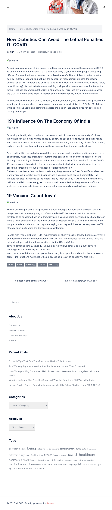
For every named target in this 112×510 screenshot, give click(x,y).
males (66, 460)
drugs (22, 455)
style (99, 465)
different (13, 455)
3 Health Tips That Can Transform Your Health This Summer (40, 361)
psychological (69, 464)
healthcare (87, 455)
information (57, 460)
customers (92, 449)
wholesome (32, 468)
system (13, 468)
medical (91, 460)
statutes (93, 465)
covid (20, 265)
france (55, 455)
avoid (10, 265)
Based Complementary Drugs (32, 280)
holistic (34, 460)
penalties (53, 265)
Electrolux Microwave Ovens (80, 280)
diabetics (30, 265)
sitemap (13, 340)
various (21, 468)
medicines (37, 465)
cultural (85, 449)
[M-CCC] (56, 6)
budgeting (41, 449)
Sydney (50, 503)
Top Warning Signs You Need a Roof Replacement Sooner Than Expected (47, 366)
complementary (67, 449)
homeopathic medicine (50, 52)
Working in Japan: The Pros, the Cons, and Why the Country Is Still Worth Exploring (52, 380)
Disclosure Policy (18, 335)
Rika (12, 52)
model (54, 464)
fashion (34, 455)
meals (85, 460)
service (86, 464)
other (60, 465)
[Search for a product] (104, 7)
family (28, 455)
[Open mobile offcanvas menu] (8, 7)
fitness (48, 455)
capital (48, 449)
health (72, 454)
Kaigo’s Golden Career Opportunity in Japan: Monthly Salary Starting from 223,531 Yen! (54, 385)
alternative (14, 448)
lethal (42, 265)
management (75, 460)
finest (41, 455)
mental (46, 464)
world (42, 468)
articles (23, 449)
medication (15, 464)
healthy (27, 459)
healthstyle (15, 459)
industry (47, 460)
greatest (62, 455)
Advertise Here (16, 330)
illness (40, 460)
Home (12, 29)
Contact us (14, 325)
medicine (28, 464)
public (78, 464)
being (31, 448)
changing (55, 449)
